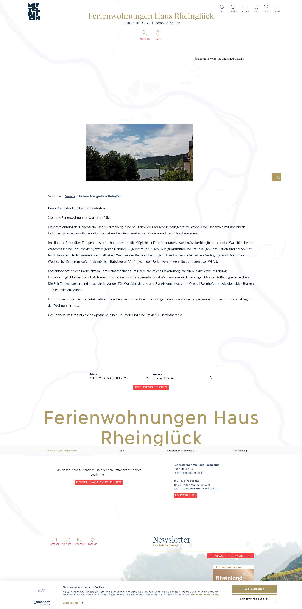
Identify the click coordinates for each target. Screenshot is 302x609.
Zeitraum (94, 374)
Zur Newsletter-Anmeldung (230, 556)
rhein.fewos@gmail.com (196, 484)
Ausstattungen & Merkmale (180, 450)
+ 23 (276, 177)
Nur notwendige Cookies (254, 598)
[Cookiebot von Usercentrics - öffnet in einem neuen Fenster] (42, 603)
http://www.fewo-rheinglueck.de (199, 488)
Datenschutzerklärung (204, 594)
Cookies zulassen (254, 588)
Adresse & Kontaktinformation (62, 450)
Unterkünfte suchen (151, 387)
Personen (157, 374)
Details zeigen (71, 602)
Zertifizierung (240, 450)
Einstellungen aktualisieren (98, 482)
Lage (121, 450)
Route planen (186, 495)
